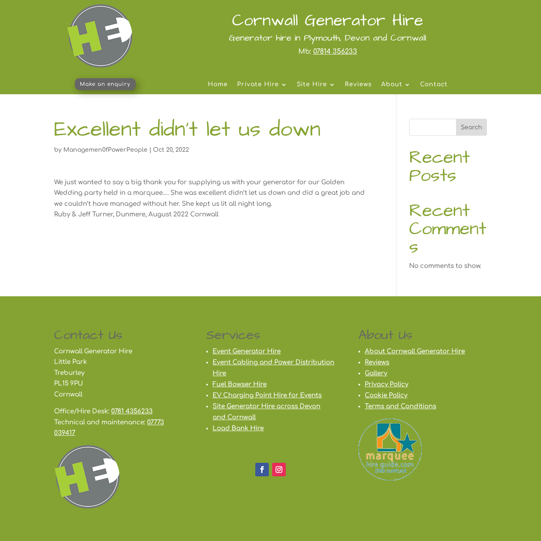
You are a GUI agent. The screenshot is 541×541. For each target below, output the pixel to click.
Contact (434, 84)
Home (218, 84)
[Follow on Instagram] (279, 469)
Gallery (376, 373)
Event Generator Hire (247, 351)
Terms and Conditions (400, 406)
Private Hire (258, 84)
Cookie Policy (386, 395)
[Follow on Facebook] (262, 469)
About (391, 84)
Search (471, 127)
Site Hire (312, 84)
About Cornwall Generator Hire (415, 351)
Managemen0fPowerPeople (105, 150)
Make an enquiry (105, 84)
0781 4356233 (132, 411)
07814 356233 (335, 51)
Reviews (358, 84)
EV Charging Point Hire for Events (267, 395)
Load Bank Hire (238, 428)
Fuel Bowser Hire (240, 384)
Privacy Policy (386, 384)
